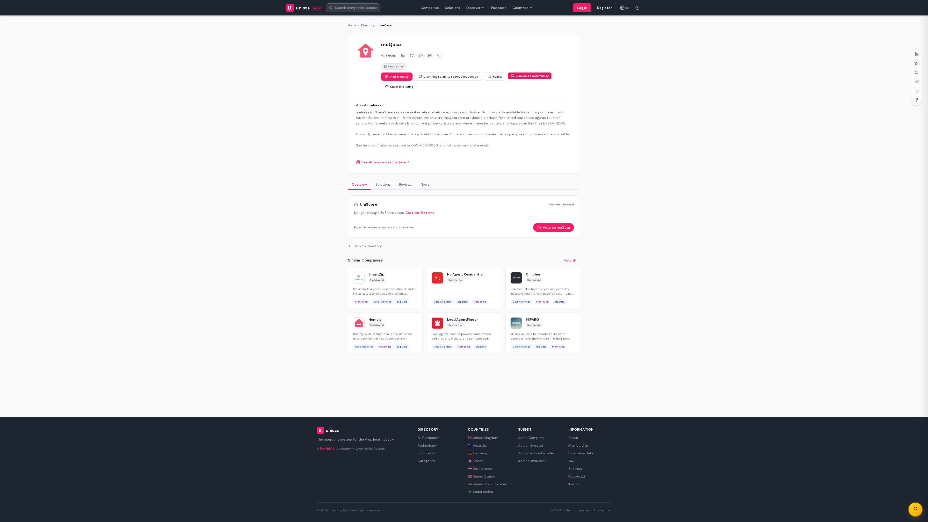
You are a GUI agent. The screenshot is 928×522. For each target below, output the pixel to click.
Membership (578, 445)
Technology (427, 445)
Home (352, 25)
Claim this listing (401, 87)
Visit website (399, 77)
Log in (582, 8)
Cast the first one (420, 212)
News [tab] (425, 184)
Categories (426, 461)
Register (604, 8)
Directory (368, 25)
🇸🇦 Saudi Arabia (480, 492)
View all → (572, 260)
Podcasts (498, 8)
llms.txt (574, 484)
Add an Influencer (532, 461)
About (573, 437)
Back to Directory (368, 246)
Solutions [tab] (383, 184)
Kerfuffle (327, 448)
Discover (473, 8)
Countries (520, 8)
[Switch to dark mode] (637, 7)
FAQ (571, 461)
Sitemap (575, 468)
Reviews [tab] (405, 184)
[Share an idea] (915, 509)
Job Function (428, 453)
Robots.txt (576, 476)
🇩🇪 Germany (478, 453)
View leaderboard (561, 204)
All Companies (429, 437)
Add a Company (531, 437)
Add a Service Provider (536, 453)
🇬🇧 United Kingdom (483, 437)
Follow (497, 77)
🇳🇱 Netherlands (480, 468)
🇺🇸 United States (481, 476)
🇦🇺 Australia (477, 445)
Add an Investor (530, 445)
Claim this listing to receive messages (450, 77)
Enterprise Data (580, 453)
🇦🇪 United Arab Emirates (487, 484)
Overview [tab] (359, 184)
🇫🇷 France (476, 461)
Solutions (452, 8)
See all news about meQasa (383, 162)
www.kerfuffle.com (370, 448)
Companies (430, 8)
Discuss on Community (532, 76)
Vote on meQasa (556, 227)
